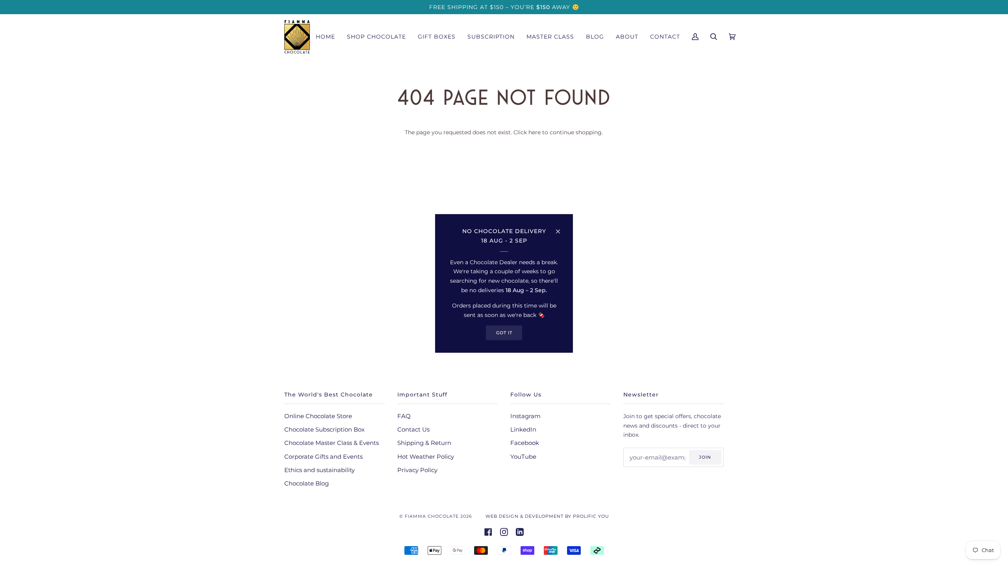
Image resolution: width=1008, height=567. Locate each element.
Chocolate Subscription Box (324, 429)
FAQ (404, 416)
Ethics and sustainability (319, 470)
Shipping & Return (424, 443)
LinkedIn (523, 429)
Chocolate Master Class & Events (331, 443)
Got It (504, 332)
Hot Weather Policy (425, 456)
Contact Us (413, 429)
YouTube (523, 456)
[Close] (561, 228)
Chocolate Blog (306, 483)
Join (705, 457)
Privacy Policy (417, 470)
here (534, 132)
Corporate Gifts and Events (323, 456)
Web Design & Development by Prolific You (547, 516)
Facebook (524, 443)
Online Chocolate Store (318, 416)
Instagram (525, 416)
